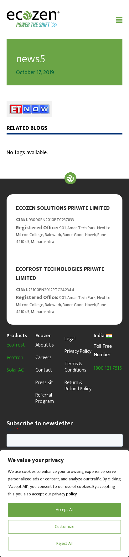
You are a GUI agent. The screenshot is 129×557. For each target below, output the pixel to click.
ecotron (15, 357)
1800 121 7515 (108, 368)
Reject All (64, 543)
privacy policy (64, 494)
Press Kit (44, 382)
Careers (43, 357)
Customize (64, 526)
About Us (44, 345)
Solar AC (15, 370)
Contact (43, 370)
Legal (69, 339)
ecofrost (16, 345)
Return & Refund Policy (77, 385)
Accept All (65, 509)
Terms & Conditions (75, 367)
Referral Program (44, 398)
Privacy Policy (77, 351)
